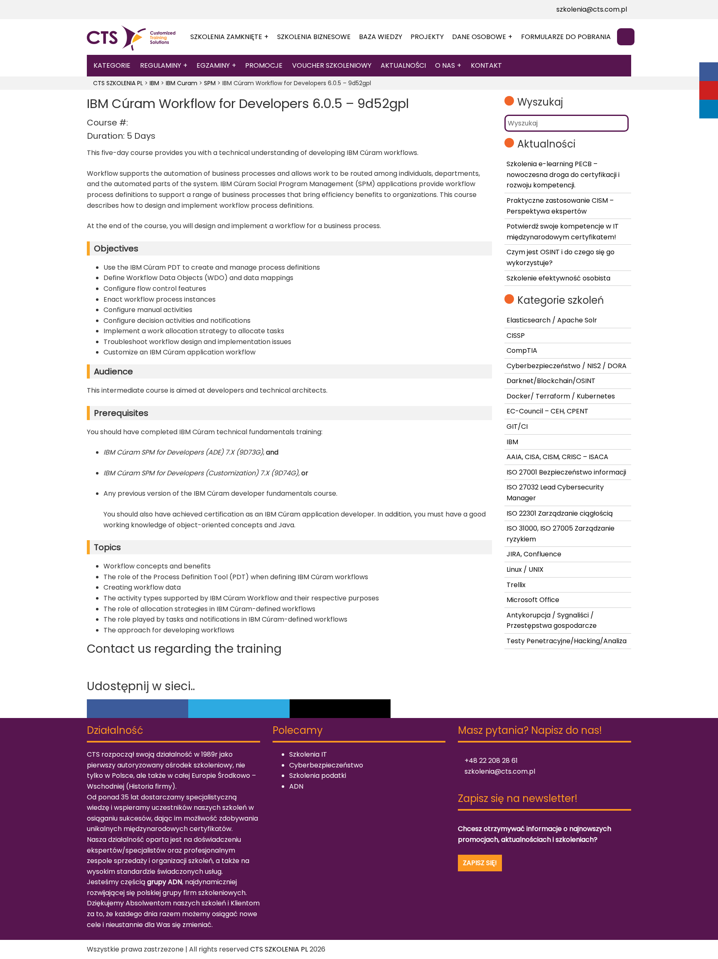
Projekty (427, 37)
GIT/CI (517, 426)
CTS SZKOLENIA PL (279, 949)
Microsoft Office (533, 600)
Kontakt (486, 65)
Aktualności (403, 65)
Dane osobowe (479, 37)
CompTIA (522, 350)
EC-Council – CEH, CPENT (547, 411)
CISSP (516, 335)
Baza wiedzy (380, 37)
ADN (296, 786)
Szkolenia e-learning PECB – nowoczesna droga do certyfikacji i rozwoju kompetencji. (563, 174)
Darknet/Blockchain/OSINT (551, 381)
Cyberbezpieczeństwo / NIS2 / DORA (567, 366)
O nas (445, 65)
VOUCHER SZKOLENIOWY (331, 65)
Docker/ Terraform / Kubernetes (561, 396)
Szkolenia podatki (317, 775)
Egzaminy (213, 65)
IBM (512, 442)
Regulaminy (160, 65)
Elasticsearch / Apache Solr (552, 320)
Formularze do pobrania (566, 37)
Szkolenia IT (308, 754)
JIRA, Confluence (534, 554)
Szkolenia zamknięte (226, 37)
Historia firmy (150, 786)
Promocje (264, 65)
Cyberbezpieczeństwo (326, 765)
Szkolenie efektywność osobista (558, 278)
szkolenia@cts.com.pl (591, 9)
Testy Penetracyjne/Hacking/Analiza (567, 641)
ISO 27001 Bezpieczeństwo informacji (566, 472)
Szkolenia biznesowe (314, 37)
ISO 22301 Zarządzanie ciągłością (560, 513)
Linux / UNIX (525, 569)
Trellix (516, 585)
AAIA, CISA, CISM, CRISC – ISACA (557, 457)
